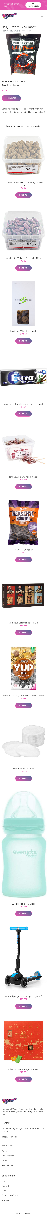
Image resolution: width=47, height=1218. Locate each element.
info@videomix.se (9, 1137)
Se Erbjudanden (33, 5)
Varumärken (7, 1165)
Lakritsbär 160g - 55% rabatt (23, 331)
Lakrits (22, 81)
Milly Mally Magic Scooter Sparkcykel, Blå (23, 996)
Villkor (4, 1190)
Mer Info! (11, 98)
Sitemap (5, 1200)
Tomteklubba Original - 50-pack (23, 477)
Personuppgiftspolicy (11, 1195)
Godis (15, 81)
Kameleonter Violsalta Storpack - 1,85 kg (23, 258)
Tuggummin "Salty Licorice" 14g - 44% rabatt (23, 404)
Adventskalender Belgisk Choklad (23, 1069)
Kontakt (5, 1186)
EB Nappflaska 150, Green (23, 904)
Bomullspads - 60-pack (23, 768)
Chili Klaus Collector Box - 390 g (23, 622)
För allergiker (8, 1156)
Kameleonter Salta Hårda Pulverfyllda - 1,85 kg (23, 183)
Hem (4, 31)
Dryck (4, 1151)
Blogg (4, 1181)
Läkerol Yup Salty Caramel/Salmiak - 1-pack (23, 695)
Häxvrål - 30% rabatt (23, 549)
